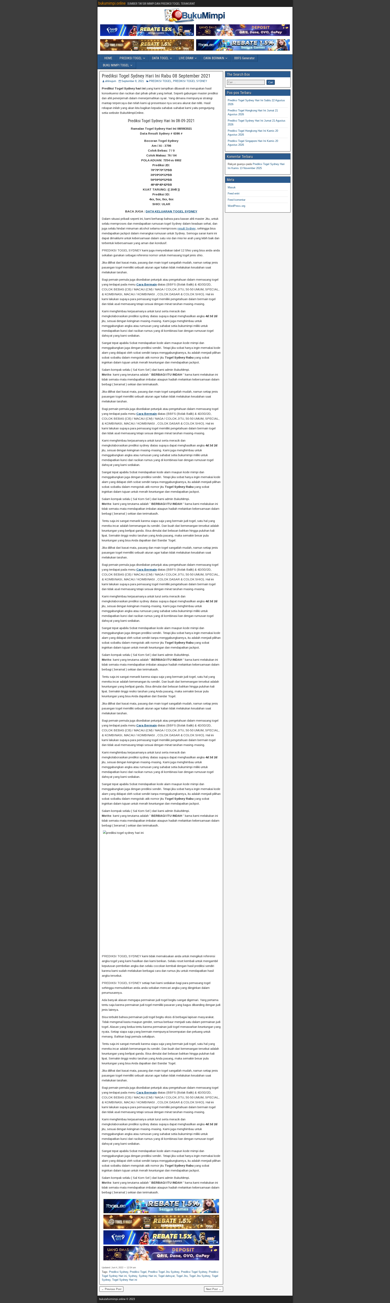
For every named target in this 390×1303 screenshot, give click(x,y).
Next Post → (213, 1289)
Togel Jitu (182, 1275)
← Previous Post (111, 1289)
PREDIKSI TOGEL (130, 58)
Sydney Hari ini (148, 1275)
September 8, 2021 (132, 81)
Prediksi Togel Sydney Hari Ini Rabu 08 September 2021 (156, 76)
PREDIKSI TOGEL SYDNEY (190, 81)
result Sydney (187, 228)
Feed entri (233, 193)
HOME (108, 58)
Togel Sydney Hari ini (124, 1279)
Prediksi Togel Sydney (194, 1271)
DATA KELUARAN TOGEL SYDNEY (171, 211)
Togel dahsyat (166, 1275)
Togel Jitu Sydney (199, 1275)
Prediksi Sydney (118, 1271)
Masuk (232, 187)
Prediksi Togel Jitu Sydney (163, 1271)
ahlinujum (110, 81)
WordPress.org (236, 205)
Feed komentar (236, 199)
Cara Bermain (146, 284)
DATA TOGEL (160, 58)
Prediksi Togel (138, 1271)
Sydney (132, 1275)
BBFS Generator (244, 58)
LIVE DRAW (186, 58)
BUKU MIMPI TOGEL (116, 65)
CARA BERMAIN (214, 58)
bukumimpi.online (112, 3)
